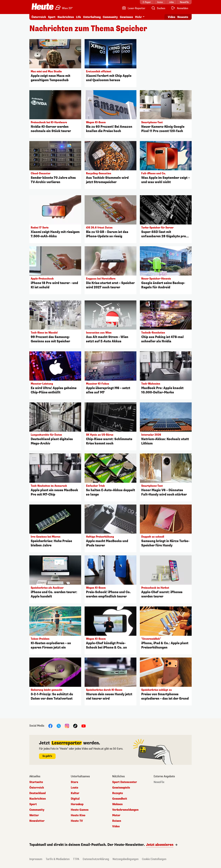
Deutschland (37, 793)
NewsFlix (159, 782)
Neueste (182, 17)
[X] (59, 725)
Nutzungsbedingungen (125, 859)
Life (78, 17)
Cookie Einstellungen (154, 859)
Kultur (75, 793)
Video (171, 17)
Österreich (38, 17)
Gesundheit (119, 798)
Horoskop (77, 804)
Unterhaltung (92, 17)
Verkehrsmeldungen (125, 810)
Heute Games (79, 810)
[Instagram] (67, 725)
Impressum (35, 859)
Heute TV (77, 821)
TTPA (76, 859)
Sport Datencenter (124, 782)
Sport (51, 17)
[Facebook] (50, 725)
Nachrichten (37, 798)
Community (110, 17)
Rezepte (117, 793)
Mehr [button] (138, 17)
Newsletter (37, 821)
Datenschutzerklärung (96, 859)
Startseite (36, 782)
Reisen (116, 821)
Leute (74, 787)
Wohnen (117, 804)
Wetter (34, 815)
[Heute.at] (42, 6)
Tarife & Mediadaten (58, 859)
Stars (74, 782)
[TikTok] (75, 725)
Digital (75, 798)
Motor (116, 815)
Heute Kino (78, 815)
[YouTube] (83, 725)
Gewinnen (126, 17)
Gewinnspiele (121, 787)
